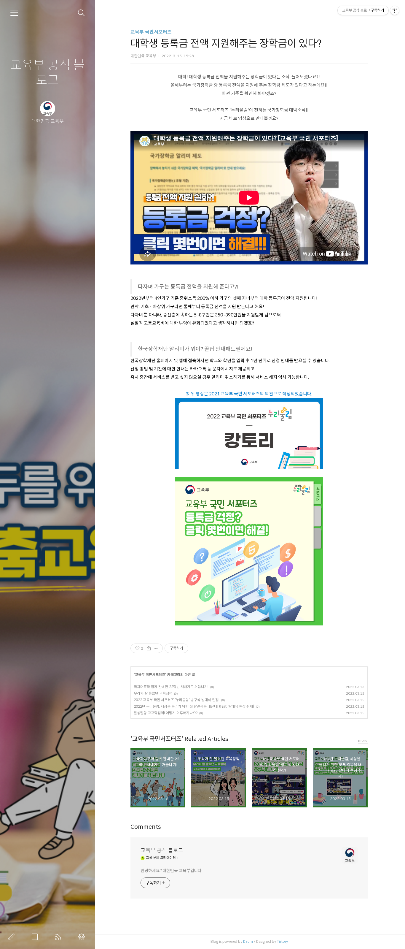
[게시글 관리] (156, 648)
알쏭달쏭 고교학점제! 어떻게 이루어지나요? (165, 713)
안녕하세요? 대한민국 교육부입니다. (172, 870)
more (363, 740)
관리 (83, 937)
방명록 (36, 937)
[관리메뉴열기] (394, 10)
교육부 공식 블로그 (47, 73)
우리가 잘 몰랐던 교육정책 (153, 693)
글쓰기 (12, 937)
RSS (59, 937)
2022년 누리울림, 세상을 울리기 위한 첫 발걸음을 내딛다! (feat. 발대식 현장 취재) (194, 706)
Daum (248, 941)
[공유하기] (148, 648)
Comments (145, 827)
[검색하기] (81, 12)
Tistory (282, 941)
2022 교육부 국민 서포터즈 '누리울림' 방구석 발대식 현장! (176, 700)
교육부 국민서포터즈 (151, 32)
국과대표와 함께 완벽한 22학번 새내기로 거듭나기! (171, 687)
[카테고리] (14, 13)
